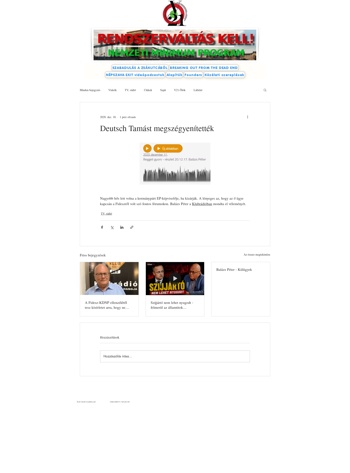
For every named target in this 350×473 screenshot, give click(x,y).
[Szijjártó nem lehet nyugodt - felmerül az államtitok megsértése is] (175, 278)
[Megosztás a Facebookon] (102, 227)
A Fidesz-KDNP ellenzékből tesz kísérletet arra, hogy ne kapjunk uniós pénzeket (106, 305)
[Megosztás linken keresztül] (132, 227)
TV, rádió (130, 90)
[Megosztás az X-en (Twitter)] (112, 227)
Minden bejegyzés (90, 90)
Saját (163, 90)
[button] (265, 89)
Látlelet (198, 90)
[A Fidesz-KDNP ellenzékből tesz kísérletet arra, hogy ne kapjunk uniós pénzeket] (109, 278)
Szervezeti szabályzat (86, 402)
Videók (112, 90)
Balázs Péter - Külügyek (234, 269)
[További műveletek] (247, 116)
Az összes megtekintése (257, 254)
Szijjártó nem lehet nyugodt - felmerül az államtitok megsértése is (172, 305)
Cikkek (148, 90)
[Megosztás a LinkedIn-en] (122, 227)
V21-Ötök (180, 90)
